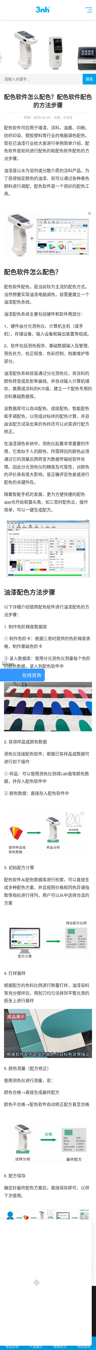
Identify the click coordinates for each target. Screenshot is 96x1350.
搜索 (89, 79)
